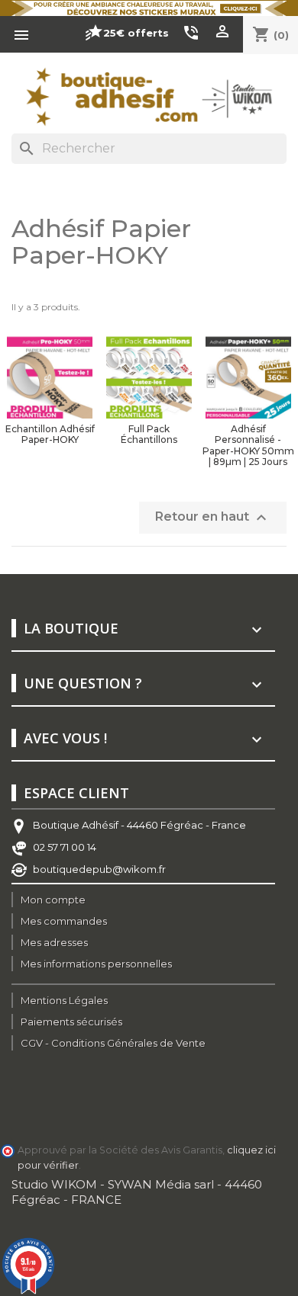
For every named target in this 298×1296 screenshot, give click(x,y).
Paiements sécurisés (71, 1021)
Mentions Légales (64, 1000)
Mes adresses (54, 942)
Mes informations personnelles (96, 964)
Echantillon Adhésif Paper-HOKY (50, 434)
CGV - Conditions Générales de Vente (113, 1043)
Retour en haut (212, 517)
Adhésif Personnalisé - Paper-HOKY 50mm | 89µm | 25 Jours (248, 445)
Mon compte (53, 899)
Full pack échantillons (149, 434)
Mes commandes (64, 921)
